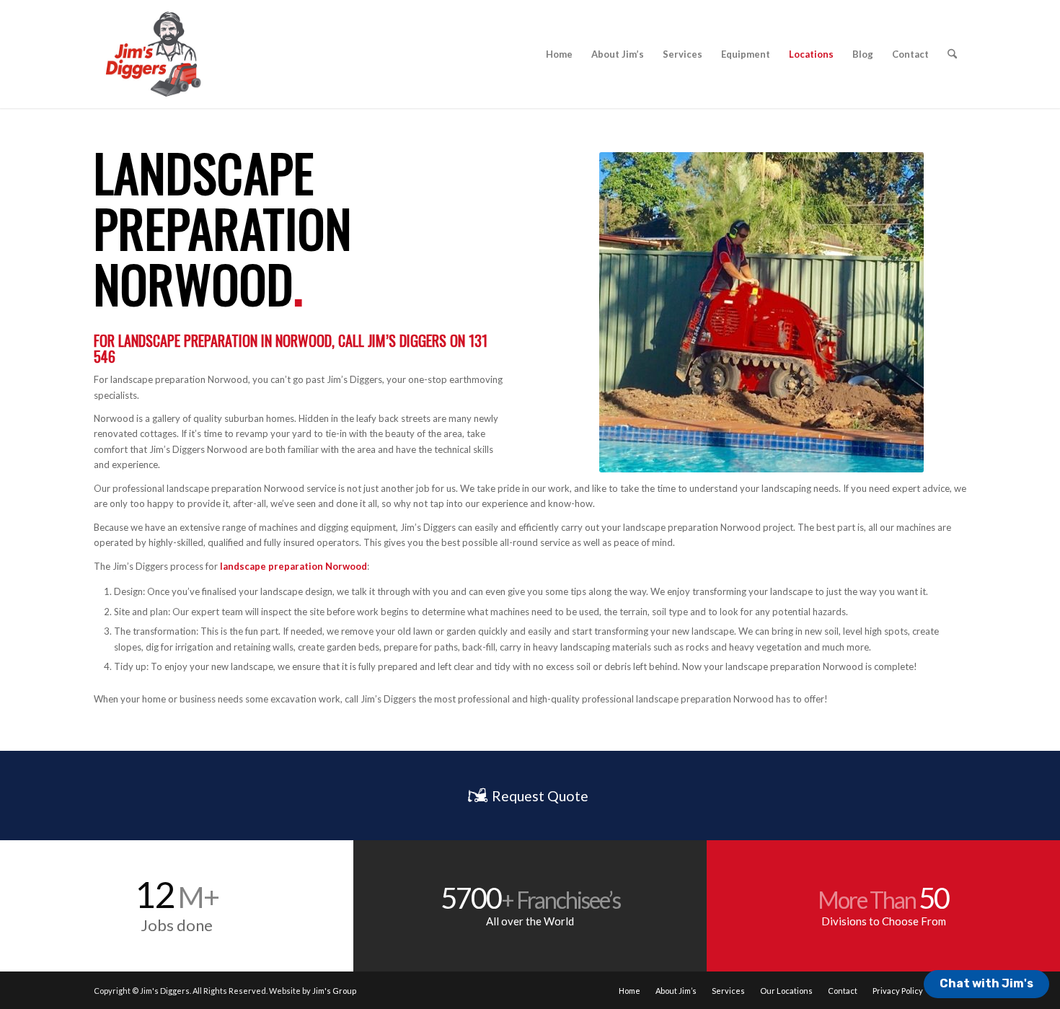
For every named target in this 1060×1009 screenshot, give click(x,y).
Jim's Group (334, 990)
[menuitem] (559, 54)
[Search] (952, 54)
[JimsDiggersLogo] (152, 54)
